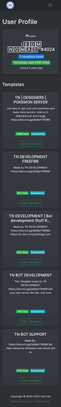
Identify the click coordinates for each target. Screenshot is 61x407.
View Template (30, 143)
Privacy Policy (41, 401)
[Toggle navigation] (50, 5)
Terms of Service (21, 401)
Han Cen (46, 396)
